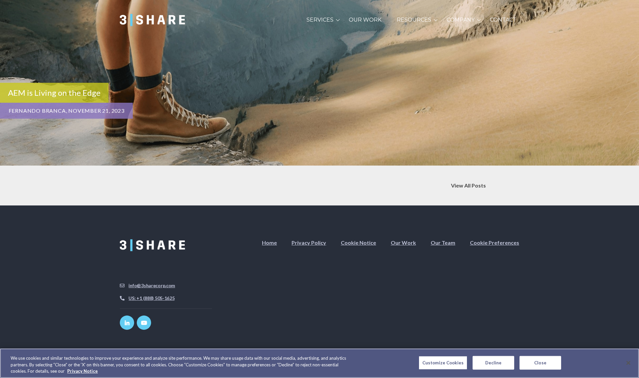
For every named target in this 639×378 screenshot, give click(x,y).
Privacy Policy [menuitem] (309, 242)
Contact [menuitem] (503, 20)
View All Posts (468, 185)
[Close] (628, 362)
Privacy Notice (82, 371)
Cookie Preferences (494, 242)
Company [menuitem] (461, 20)
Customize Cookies (443, 362)
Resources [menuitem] (414, 20)
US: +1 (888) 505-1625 (151, 298)
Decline (493, 362)
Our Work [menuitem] (365, 20)
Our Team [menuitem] (443, 242)
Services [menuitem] (320, 20)
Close (540, 362)
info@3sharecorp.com (151, 285)
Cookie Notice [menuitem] (358, 242)
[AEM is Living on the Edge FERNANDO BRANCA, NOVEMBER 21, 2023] (319, 161)
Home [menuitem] (269, 242)
